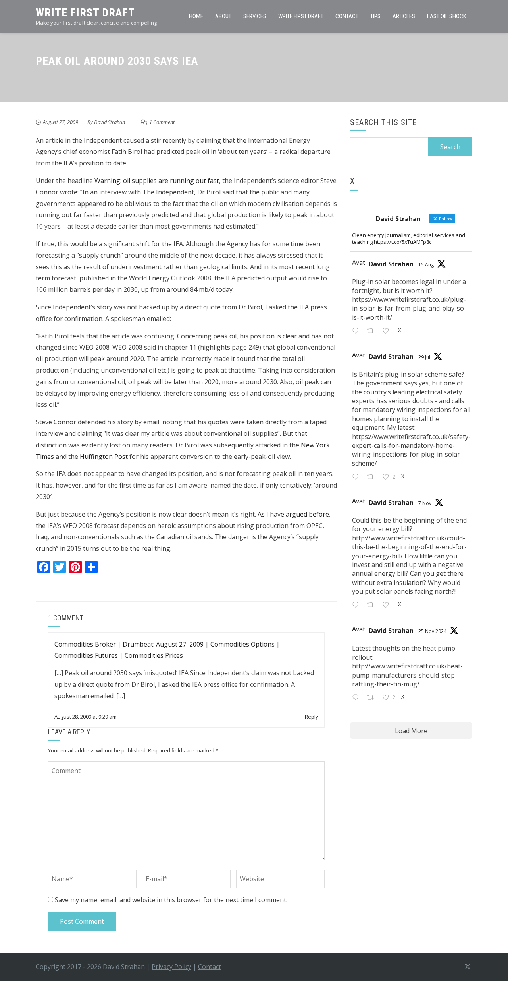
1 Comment (162, 122)
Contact (346, 16)
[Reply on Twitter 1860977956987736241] (357, 698)
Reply (311, 716)
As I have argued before (293, 514)
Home (196, 16)
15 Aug (426, 264)
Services (254, 16)
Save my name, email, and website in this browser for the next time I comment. (171, 900)
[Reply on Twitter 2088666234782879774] (357, 331)
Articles (404, 16)
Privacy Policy (171, 966)
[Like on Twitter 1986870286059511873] (388, 605)
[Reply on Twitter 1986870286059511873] (357, 605)
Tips (375, 16)
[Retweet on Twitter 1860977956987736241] (373, 698)
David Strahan (109, 122)
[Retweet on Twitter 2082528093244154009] (373, 477)
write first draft (85, 12)
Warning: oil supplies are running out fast (156, 180)
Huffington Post (104, 456)
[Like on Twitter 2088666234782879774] (388, 331)
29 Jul (424, 357)
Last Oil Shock (446, 16)
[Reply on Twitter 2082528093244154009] (357, 477)
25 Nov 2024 (432, 631)
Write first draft (300, 16)
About (223, 16)
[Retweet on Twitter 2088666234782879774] (373, 331)
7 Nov (424, 503)
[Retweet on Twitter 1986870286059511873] (373, 605)
